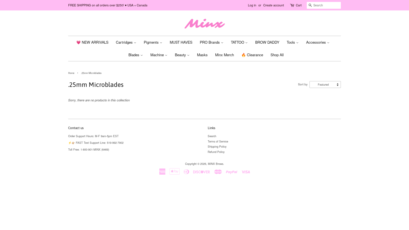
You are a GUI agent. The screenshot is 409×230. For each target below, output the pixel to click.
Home (71, 73)
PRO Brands (210, 42)
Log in (252, 5)
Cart (299, 5)
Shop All (277, 54)
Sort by (303, 84)
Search (212, 136)
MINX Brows (215, 164)
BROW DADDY (267, 42)
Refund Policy (216, 152)
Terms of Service (218, 141)
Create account (273, 5)
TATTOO (238, 42)
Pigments (152, 42)
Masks (202, 54)
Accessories (316, 42)
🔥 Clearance (252, 54)
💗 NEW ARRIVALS (92, 42)
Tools (291, 42)
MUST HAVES (181, 42)
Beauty (181, 54)
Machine (157, 54)
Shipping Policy (217, 146)
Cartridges (125, 42)
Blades (134, 54)
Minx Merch (224, 54)
